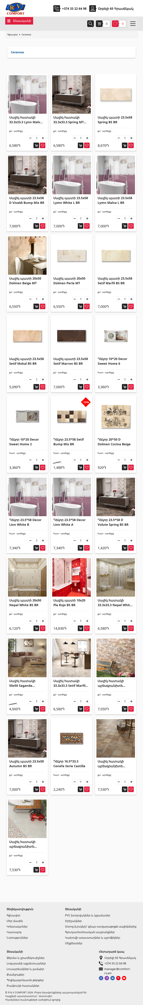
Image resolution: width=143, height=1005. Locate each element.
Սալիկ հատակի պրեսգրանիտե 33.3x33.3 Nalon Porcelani (111, 683)
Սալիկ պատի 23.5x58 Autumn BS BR (26, 763)
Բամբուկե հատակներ (23, 986)
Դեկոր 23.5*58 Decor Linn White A (69, 522)
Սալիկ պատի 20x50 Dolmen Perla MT (69, 280)
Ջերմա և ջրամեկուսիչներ (25, 958)
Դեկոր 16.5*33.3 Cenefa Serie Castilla (69, 763)
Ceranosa (26, 34)
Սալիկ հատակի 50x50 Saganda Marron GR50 (22, 683)
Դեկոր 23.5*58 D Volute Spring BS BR (113, 522)
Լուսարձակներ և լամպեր (25, 969)
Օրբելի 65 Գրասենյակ (120, 958)
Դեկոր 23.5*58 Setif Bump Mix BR (68, 441)
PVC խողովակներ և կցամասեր (87, 915)
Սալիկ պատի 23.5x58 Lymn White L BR (70, 200)
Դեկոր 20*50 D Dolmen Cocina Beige (114, 441)
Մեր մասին (15, 921)
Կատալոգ (14, 932)
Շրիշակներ (73, 921)
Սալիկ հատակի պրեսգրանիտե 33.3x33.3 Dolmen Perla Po (22, 844)
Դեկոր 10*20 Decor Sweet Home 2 (24, 441)
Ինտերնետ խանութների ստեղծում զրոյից (32, 999)
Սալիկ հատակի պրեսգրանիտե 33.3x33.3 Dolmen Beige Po (111, 763)
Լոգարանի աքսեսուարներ (26, 963)
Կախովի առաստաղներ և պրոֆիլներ (92, 938)
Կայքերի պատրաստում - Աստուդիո (28, 996)
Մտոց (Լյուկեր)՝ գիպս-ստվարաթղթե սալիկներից (100, 926)
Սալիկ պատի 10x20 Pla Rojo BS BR (69, 602)
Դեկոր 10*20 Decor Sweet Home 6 (112, 361)
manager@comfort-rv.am (117, 969)
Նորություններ (17, 938)
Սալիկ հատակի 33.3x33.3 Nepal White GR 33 (115, 602)
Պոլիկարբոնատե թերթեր (25, 980)
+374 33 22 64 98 (74, 8)
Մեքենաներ (73, 943)
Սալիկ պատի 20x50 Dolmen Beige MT (25, 280)
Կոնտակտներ (17, 926)
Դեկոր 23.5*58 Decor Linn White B (25, 522)
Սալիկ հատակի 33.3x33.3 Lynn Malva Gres (25, 119)
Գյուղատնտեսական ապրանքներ (90, 932)
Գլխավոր (12, 34)
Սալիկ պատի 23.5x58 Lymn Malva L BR (115, 200)
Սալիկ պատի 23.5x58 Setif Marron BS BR (70, 361)
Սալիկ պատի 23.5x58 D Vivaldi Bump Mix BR (26, 200)
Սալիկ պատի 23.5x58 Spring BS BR (115, 119)
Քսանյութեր (15, 974)
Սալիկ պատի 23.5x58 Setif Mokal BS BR (26, 361)
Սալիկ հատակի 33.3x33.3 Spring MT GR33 (68, 119)
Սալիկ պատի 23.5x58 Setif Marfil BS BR (115, 280)
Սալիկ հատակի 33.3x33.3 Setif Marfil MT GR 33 (69, 683)
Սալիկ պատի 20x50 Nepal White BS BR (25, 602)
